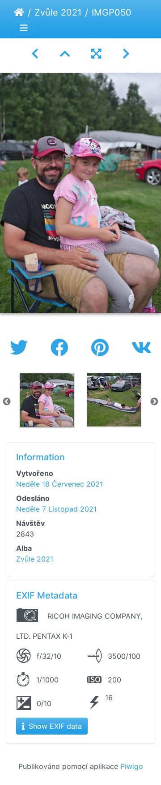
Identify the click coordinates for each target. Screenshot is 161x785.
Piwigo (131, 766)
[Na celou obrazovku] (96, 54)
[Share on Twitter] (21, 348)
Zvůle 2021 (57, 12)
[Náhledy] (64, 54)
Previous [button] (6, 401)
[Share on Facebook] (62, 348)
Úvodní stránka (19, 12)
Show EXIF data (54, 726)
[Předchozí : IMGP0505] (35, 54)
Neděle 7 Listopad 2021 (56, 508)
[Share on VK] (142, 348)
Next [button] (154, 401)
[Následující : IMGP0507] (126, 54)
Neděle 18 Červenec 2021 (59, 483)
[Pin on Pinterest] (102, 348)
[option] (46, 400)
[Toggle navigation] (24, 28)
